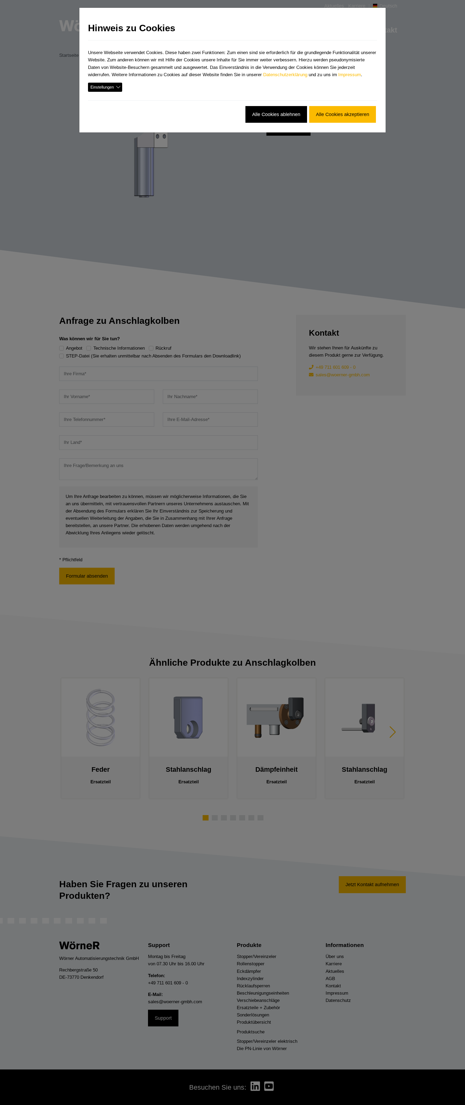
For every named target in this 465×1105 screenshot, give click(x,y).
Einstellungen (102, 87)
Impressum (349, 74)
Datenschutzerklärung (285, 74)
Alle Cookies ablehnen (276, 114)
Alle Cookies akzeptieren (342, 114)
